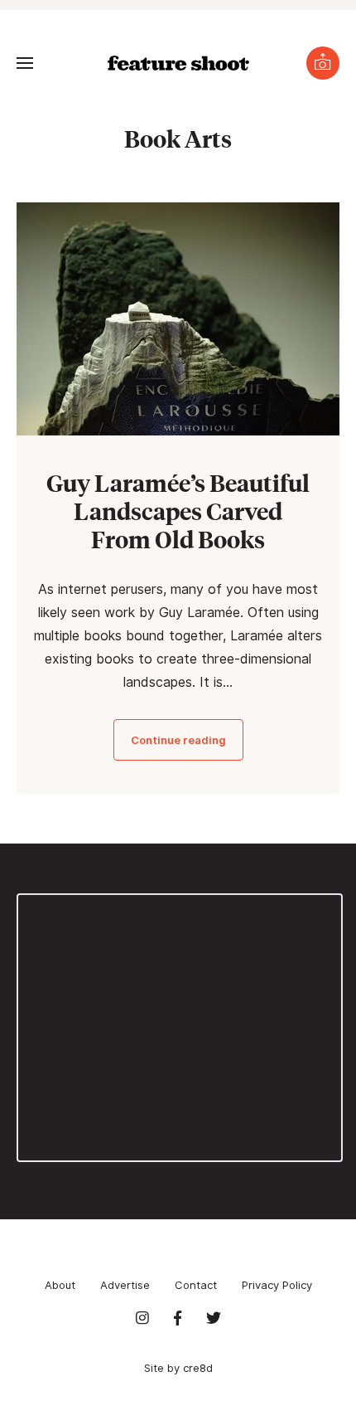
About (60, 1284)
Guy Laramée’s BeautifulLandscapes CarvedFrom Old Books (178, 510)
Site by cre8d (178, 1367)
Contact (196, 1284)
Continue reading (178, 740)
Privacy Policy (277, 1284)
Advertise (125, 1284)
